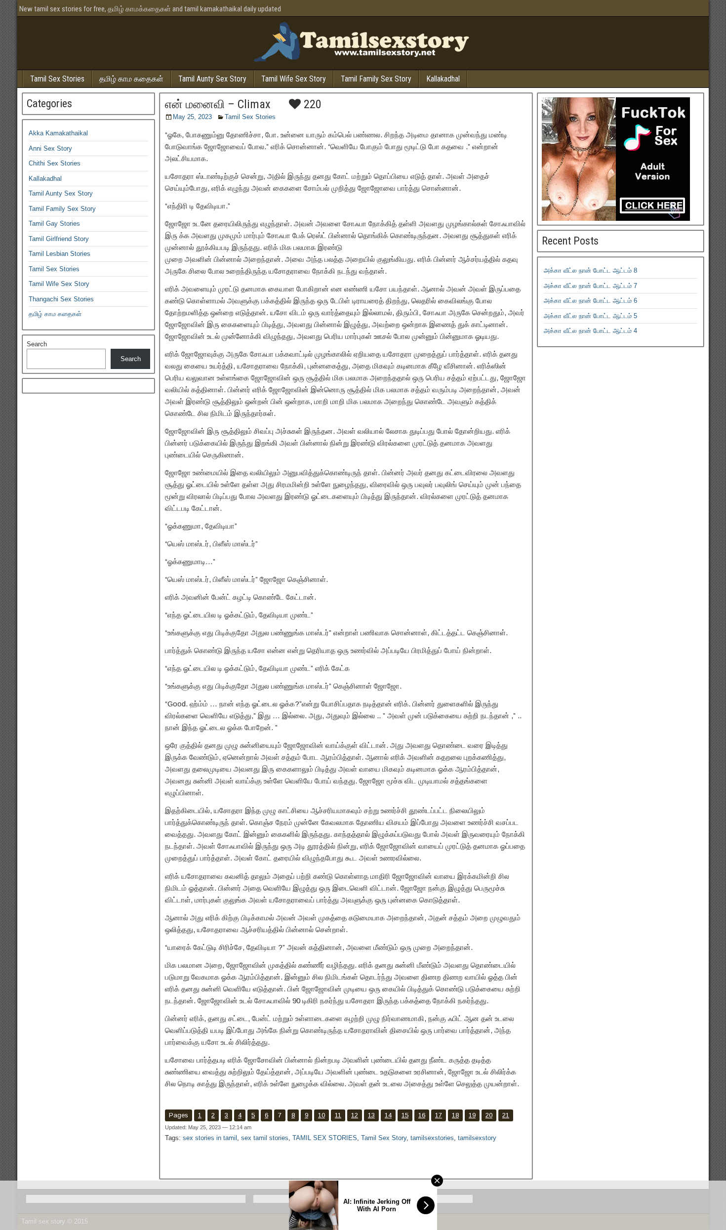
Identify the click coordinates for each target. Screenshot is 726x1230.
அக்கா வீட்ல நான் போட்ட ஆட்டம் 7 (590, 285)
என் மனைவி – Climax (218, 104)
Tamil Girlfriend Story (59, 239)
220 (311, 104)
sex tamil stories (264, 1138)
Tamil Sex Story (383, 1138)
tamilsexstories (432, 1138)
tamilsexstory (477, 1138)
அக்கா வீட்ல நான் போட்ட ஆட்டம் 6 (590, 300)
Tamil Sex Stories (57, 78)
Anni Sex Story (50, 148)
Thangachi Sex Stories (61, 299)
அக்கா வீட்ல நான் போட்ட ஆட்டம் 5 (590, 316)
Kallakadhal (443, 78)
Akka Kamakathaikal (58, 133)
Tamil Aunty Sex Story (212, 78)
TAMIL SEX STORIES (324, 1138)
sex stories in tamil (210, 1138)
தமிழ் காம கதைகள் (131, 78)
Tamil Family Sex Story (376, 78)
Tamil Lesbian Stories (59, 253)
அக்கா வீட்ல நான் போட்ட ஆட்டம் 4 (590, 330)
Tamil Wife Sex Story (293, 78)
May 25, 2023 (192, 117)
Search (37, 344)
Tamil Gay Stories (54, 223)
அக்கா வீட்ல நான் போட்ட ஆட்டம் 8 (590, 270)
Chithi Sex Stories (55, 163)
